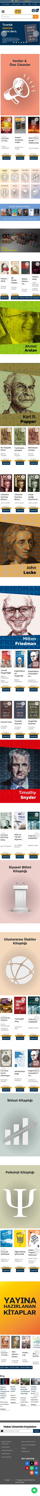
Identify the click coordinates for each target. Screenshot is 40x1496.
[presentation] (4, 34)
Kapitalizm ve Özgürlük (19, 673)
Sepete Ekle (6, 158)
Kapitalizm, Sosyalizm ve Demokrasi (33, 673)
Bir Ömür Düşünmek (15, 280)
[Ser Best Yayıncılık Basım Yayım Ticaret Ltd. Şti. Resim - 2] (14, 176)
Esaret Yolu (6, 722)
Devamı (3, 1409)
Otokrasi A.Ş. (26, 1353)
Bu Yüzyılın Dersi (6, 448)
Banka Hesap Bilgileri (28, 1445)
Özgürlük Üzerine (32, 722)
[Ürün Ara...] (35, 17)
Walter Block (4, 1361)
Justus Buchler (35, 289)
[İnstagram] (36, 1463)
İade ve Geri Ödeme (28, 1442)
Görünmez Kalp (20, 1072)
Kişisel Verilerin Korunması (6, 1443)
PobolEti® (13, 1480)
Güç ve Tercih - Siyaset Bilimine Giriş (18, 837)
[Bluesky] (36, 1473)
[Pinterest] (27, 1468)
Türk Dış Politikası (32, 837)
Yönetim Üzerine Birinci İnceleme (5, 497)
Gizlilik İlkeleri (6, 1454)
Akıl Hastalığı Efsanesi (15, 1354)
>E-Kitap (34, 4)
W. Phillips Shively (18, 846)
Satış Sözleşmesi (7, 1450)
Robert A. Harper (32, 1262)
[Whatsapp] (32, 1468)
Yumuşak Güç (19, 1020)
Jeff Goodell (33, 148)
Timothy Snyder (4, 727)
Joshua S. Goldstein (4, 1029)
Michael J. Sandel (5, 1080)
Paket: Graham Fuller (19, 139)
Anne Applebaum (26, 1361)
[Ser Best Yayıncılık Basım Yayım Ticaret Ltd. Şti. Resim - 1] (20, 85)
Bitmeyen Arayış (33, 448)
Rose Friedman (4, 681)
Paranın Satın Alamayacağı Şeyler (6, 1073)
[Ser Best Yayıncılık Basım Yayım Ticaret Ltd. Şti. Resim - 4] (35, 176)
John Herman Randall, (35, 284)
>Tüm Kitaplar (6, 4)
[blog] (32, 1473)
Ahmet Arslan (3, 287)
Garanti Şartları (6, 1457)
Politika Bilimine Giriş (4, 837)
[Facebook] (27, 1463)
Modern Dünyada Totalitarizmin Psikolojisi (25, 1390)
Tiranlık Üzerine (18, 722)
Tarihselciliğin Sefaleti (19, 449)
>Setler (24, 4)
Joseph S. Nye (18, 1028)
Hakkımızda (25, 1451)
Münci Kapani (6, 846)
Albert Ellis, (32, 1259)
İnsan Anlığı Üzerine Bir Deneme (33, 497)
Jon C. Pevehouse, (5, 1025)
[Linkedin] (36, 1468)
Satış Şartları (6, 1447)
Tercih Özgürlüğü (6, 671)
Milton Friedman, (5, 677)
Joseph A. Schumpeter (33, 681)
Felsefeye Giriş (4, 280)
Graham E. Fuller (19, 148)
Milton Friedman (18, 681)
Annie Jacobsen (5, 147)
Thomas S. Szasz (15, 1361)
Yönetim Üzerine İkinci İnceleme (18, 497)
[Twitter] (32, 1463)
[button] (14, 42)
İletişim (24, 1448)
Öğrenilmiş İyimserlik (20, 1253)
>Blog (29, 4)
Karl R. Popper (4, 454)
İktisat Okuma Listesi (13, 1389)
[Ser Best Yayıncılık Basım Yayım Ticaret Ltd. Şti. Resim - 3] (25, 176)
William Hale (33, 846)
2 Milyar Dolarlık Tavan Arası (34, 1390)
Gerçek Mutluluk (5, 1253)
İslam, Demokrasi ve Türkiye (25, 281)
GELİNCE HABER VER (25, 298)
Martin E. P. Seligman (5, 1260)
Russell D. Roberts (18, 1080)
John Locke (5, 503)
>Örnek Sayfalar (15, 4)
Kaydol (36, 1431)
